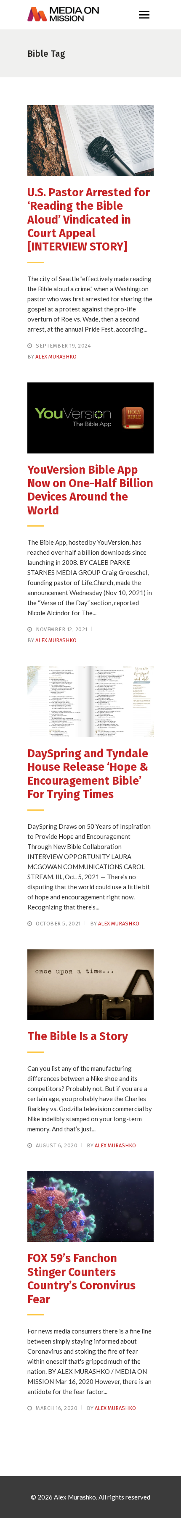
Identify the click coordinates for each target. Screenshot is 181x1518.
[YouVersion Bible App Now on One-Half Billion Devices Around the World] (90, 417)
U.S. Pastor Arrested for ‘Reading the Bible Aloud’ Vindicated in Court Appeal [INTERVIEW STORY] (88, 220)
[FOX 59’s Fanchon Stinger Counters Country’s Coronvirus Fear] (90, 1206)
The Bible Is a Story (77, 1036)
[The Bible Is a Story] (90, 984)
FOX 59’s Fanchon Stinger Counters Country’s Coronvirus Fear (81, 1279)
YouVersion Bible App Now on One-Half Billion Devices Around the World (90, 490)
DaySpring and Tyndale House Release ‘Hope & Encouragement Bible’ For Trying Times (87, 774)
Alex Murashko (56, 356)
